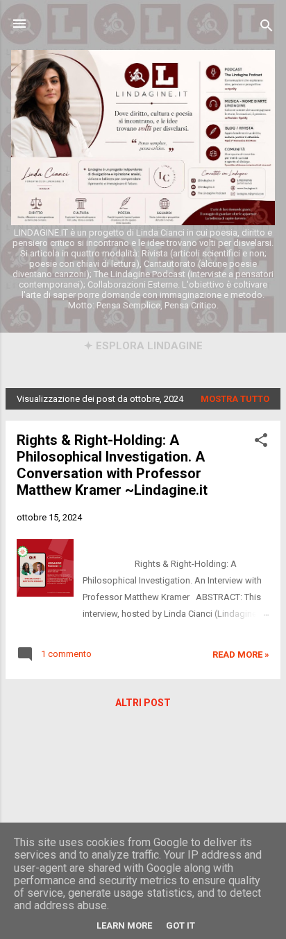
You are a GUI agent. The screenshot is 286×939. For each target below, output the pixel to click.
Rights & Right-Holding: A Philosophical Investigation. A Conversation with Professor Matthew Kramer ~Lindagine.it (112, 465)
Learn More (124, 925)
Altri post (143, 702)
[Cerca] (266, 28)
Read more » (240, 654)
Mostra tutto (235, 399)
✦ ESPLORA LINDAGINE (143, 346)
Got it (180, 925)
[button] (261, 443)
